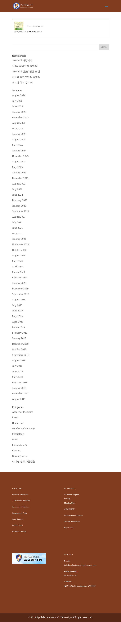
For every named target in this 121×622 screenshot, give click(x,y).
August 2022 (19, 183)
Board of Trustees (19, 531)
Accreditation (17, 519)
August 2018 (19, 360)
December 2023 (20, 156)
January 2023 (19, 172)
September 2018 (20, 355)
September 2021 (20, 211)
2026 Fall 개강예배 (22, 60)
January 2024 (19, 150)
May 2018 (17, 377)
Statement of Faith (19, 513)
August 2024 (19, 139)
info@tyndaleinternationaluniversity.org (80, 565)
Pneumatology (19, 445)
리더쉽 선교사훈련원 (23, 461)
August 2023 (19, 161)
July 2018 (17, 365)
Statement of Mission (20, 507)
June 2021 (17, 227)
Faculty (67, 499)
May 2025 (17, 128)
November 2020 (20, 244)
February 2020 (19, 277)
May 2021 (17, 233)
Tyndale (20, 32)
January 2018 (19, 388)
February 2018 (19, 382)
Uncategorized (19, 456)
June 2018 (17, 371)
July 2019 (17, 305)
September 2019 (20, 294)
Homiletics (17, 423)
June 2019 (17, 310)
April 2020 (17, 266)
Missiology (18, 433)
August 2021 (19, 216)
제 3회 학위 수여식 (22, 82)
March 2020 (18, 272)
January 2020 (19, 283)
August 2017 (19, 399)
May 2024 (17, 145)
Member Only (69, 503)
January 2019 (19, 338)
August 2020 (19, 255)
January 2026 (19, 112)
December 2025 (20, 117)
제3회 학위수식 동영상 (24, 66)
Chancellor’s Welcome (21, 500)
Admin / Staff (17, 525)
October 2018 (19, 349)
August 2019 (19, 299)
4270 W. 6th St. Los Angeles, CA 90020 (80, 586)
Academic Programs (22, 411)
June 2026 (17, 106)
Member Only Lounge (23, 428)
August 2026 (19, 95)
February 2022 (19, 200)
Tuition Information (72, 521)
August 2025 (19, 122)
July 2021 (17, 222)
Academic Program (71, 494)
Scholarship (69, 528)
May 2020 (17, 261)
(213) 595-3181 (70, 575)
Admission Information (73, 515)
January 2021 (19, 238)
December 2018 (20, 343)
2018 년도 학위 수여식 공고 (35, 26)
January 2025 (19, 134)
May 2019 (17, 316)
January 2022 (19, 205)
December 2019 (20, 288)
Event (15, 417)
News (39, 32)
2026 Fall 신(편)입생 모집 (26, 71)
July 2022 (17, 189)
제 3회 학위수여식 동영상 (26, 77)
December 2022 (20, 178)
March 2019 (18, 327)
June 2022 (17, 194)
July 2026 (17, 100)
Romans (16, 450)
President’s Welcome (20, 494)
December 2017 (20, 393)
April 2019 (17, 321)
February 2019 (19, 332)
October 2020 (19, 250)
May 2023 (17, 167)
